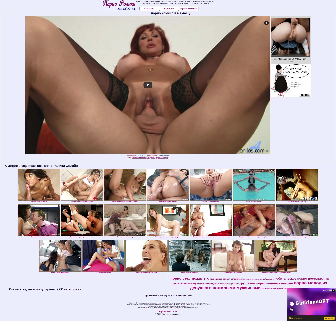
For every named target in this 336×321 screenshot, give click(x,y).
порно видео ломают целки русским (227, 279)
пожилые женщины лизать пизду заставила (285, 288)
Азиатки (135, 158)
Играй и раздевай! (188, 9)
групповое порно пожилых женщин (266, 283)
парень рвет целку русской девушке (259, 279)
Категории (149, 9)
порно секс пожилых (189, 278)
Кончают (142, 158)
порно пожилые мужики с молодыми (196, 283)
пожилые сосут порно (229, 284)
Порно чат (169, 9)
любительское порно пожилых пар (301, 278)
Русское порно (162, 158)
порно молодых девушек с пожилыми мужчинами (258, 285)
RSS (175, 311)
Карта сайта (165, 311)
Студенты (151, 158)
